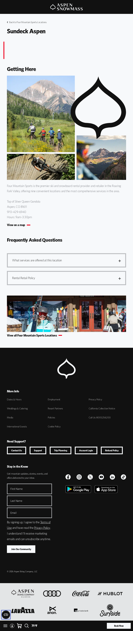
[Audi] (52, 593)
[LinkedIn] (112, 477)
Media (10, 417)
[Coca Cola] (81, 593)
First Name (16, 489)
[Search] (27, 626)
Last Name (16, 500)
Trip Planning (60, 450)
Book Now (119, 625)
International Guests (17, 426)
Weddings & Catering (17, 408)
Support (38, 450)
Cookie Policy (54, 426)
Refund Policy (112, 450)
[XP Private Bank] (81, 610)
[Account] (12, 626)
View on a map (16, 225)
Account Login (86, 450)
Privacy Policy (95, 399)
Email (13, 512)
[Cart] (19, 625)
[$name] (68, 477)
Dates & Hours (14, 399)
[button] (66, 260)
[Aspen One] (22, 593)
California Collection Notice (102, 408)
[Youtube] (101, 477)
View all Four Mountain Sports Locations (32, 335)
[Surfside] (110, 610)
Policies (51, 417)
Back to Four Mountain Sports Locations (28, 22)
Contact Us (16, 450)
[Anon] (52, 610)
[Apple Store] (106, 524)
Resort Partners (55, 408)
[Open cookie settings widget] (6, 615)
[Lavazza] (23, 610)
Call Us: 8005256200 (100, 417)
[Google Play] (78, 524)
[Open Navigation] (5, 626)
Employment (54, 399)
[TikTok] (123, 477)
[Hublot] (110, 593)
